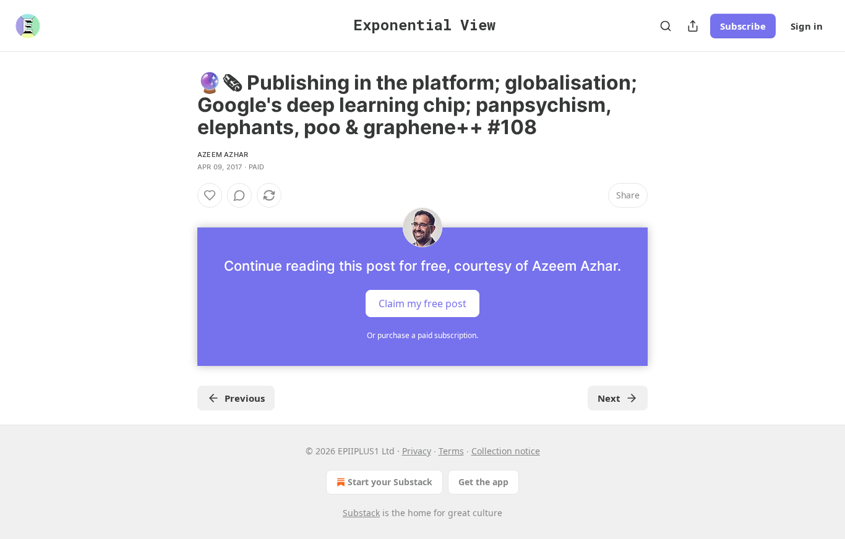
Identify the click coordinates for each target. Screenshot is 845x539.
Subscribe (743, 26)
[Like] (209, 195)
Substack (361, 513)
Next (609, 398)
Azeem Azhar (222, 154)
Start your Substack (390, 482)
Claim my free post (422, 303)
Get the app (483, 482)
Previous (245, 398)
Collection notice (505, 451)
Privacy (416, 451)
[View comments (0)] (239, 195)
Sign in (807, 26)
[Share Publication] (692, 26)
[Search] (665, 26)
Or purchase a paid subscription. (422, 335)
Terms (451, 451)
